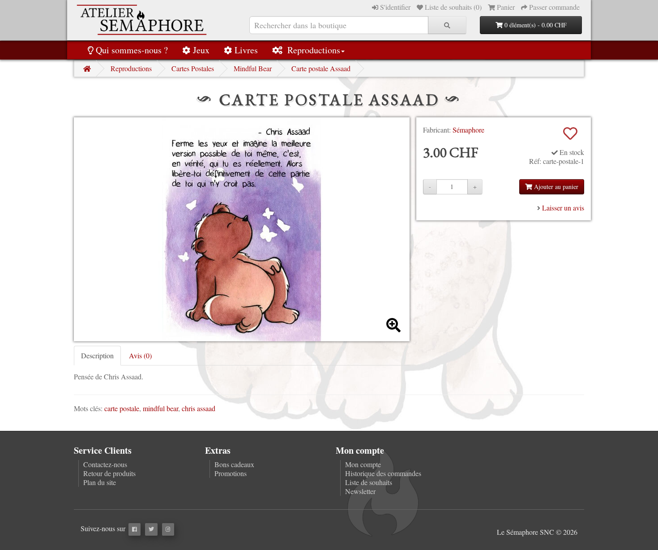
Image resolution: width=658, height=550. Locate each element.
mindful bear (160, 408)
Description (97, 355)
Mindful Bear (253, 68)
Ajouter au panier (555, 186)
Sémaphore (468, 129)
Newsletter (360, 491)
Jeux (201, 50)
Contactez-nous (105, 464)
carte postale (121, 408)
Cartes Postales (192, 68)
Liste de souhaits (368, 482)
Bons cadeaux (234, 464)
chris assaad (198, 408)
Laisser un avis (563, 207)
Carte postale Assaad (320, 68)
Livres (246, 50)
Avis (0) (140, 355)
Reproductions (312, 50)
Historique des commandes (383, 473)
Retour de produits (109, 473)
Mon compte (363, 464)
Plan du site (99, 482)
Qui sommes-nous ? (132, 50)
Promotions (230, 473)
